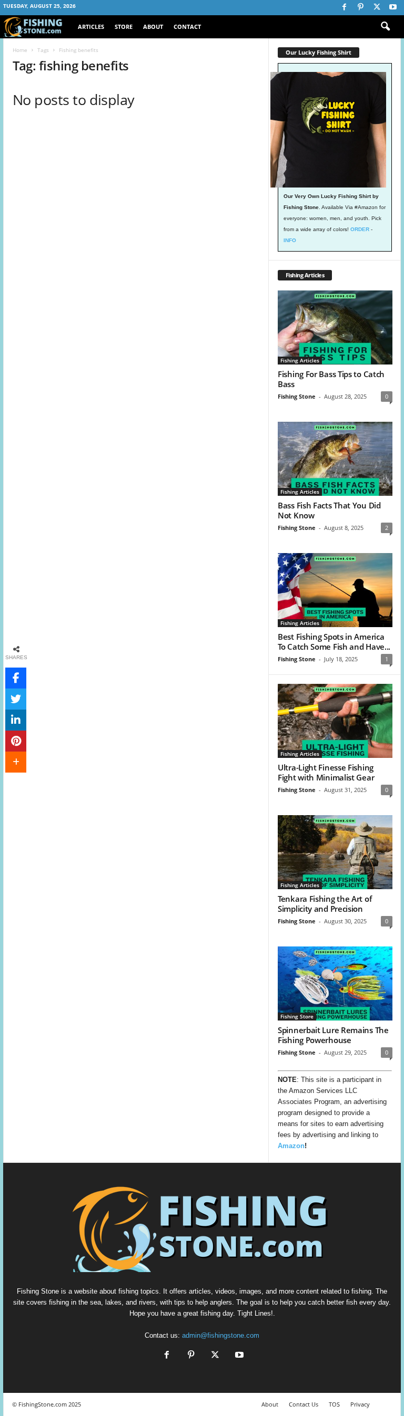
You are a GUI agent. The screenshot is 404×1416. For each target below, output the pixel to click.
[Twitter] (376, 7)
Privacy (360, 1404)
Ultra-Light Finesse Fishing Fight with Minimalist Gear (326, 772)
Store (124, 26)
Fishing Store (297, 1016)
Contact (187, 26)
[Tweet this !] (15, 699)
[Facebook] (344, 7)
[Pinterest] (360, 7)
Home (20, 50)
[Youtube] (393, 7)
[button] (385, 26)
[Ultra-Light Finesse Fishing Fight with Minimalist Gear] (335, 721)
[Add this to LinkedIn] (15, 720)
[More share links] (15, 762)
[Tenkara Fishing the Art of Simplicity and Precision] (335, 852)
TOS (334, 1404)
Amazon (291, 1146)
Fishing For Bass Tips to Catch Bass (331, 379)
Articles (91, 26)
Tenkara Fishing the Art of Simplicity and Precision (324, 903)
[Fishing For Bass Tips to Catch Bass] (335, 327)
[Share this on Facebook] (15, 678)
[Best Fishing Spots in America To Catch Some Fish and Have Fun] (335, 590)
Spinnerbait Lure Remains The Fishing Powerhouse (333, 1035)
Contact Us (303, 1404)
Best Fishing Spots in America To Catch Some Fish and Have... (334, 641)
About (153, 26)
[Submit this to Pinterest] (15, 741)
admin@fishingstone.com (220, 1335)
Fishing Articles (299, 360)
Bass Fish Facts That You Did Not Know (329, 510)
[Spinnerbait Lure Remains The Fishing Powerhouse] (335, 983)
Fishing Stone (297, 396)
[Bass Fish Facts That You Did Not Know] (335, 459)
